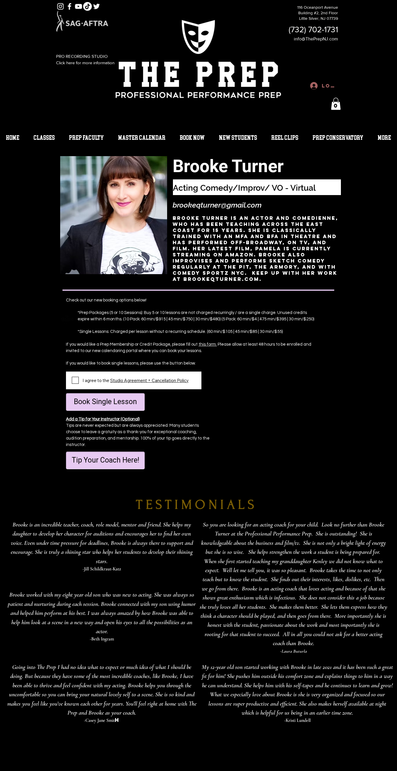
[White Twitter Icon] (96, 6)
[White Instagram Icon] (60, 6)
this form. (208, 344)
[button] (336, 104)
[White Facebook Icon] (69, 6)
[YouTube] (78, 6)
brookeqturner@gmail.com (217, 205)
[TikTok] (87, 6)
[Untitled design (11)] (67, 317)
